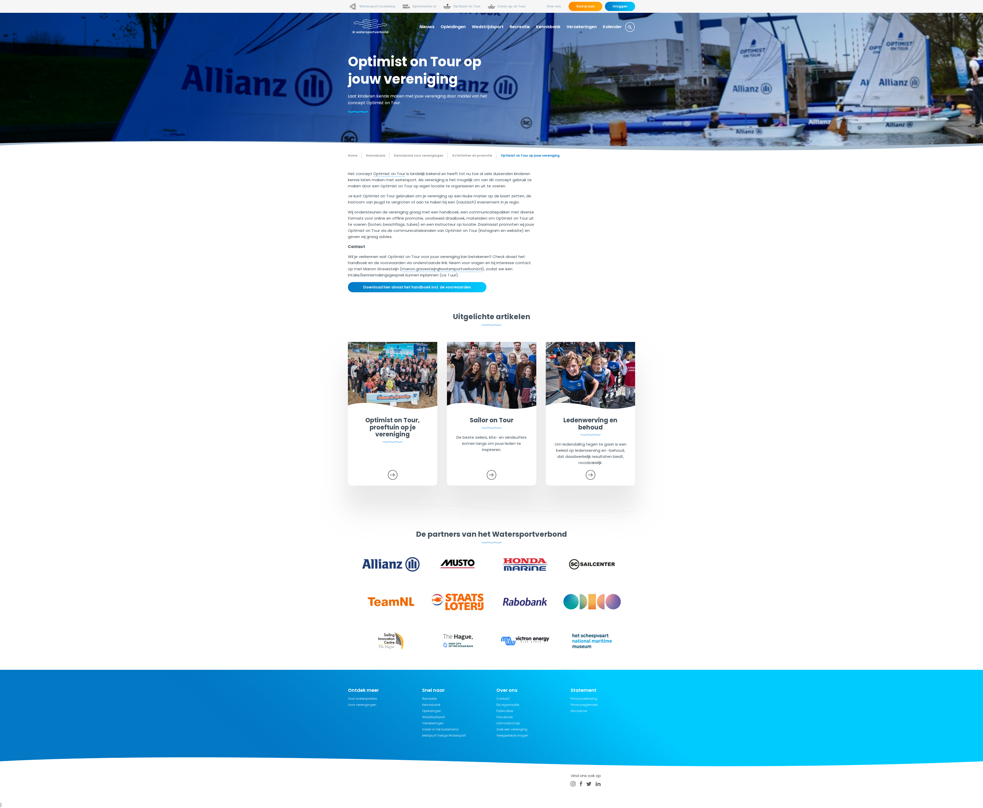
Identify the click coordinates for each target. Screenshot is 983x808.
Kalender (612, 27)
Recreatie (520, 27)
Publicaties (504, 711)
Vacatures (504, 717)
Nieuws (427, 27)
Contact (502, 698)
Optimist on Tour (389, 173)
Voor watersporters (362, 698)
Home (352, 155)
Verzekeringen (582, 27)
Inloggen (620, 6)
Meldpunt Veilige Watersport (444, 735)
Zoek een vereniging (511, 729)
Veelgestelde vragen (512, 735)
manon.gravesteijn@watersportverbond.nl (442, 269)
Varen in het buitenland (440, 729)
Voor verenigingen (362, 705)
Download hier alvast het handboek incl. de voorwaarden (417, 287)
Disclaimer (579, 711)
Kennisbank (548, 27)
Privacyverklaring (584, 698)
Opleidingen (453, 27)
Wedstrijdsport (488, 27)
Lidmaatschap (508, 723)
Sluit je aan (585, 6)
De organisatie (507, 705)
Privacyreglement (584, 705)
